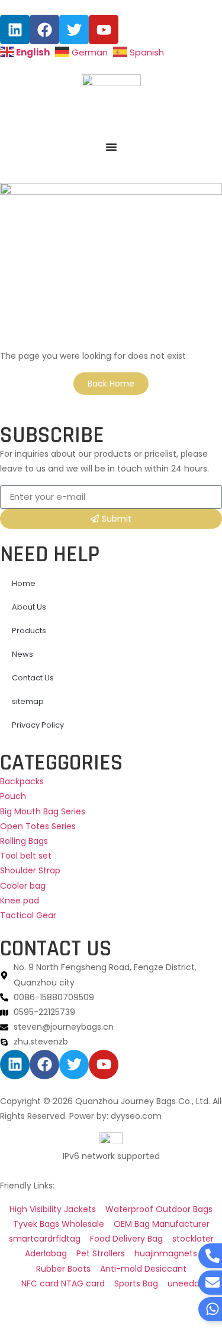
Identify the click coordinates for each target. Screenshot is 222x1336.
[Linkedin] (15, 29)
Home (24, 583)
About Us (29, 607)
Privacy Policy (38, 725)
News (22, 654)
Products (29, 630)
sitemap (28, 701)
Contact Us (33, 677)
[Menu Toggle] (111, 147)
